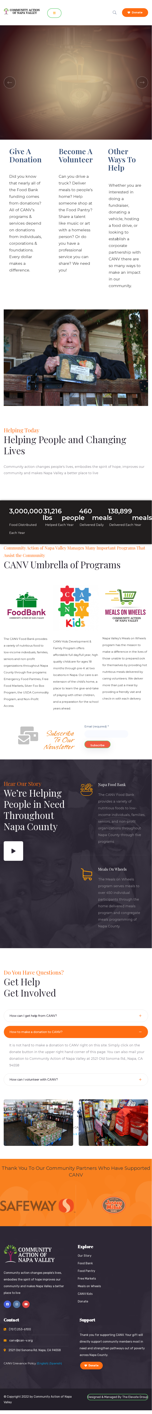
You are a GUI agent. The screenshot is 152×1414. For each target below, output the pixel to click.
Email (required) (96, 726)
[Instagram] (16, 1304)
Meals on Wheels (89, 1286)
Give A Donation (25, 155)
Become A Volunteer (76, 155)
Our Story (84, 1255)
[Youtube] (26, 1304)
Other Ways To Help (122, 159)
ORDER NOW (25, 91)
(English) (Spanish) (49, 1363)
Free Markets (87, 1278)
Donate (137, 12)
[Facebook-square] (7, 1304)
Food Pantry (86, 1271)
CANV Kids (85, 1294)
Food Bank (85, 1263)
